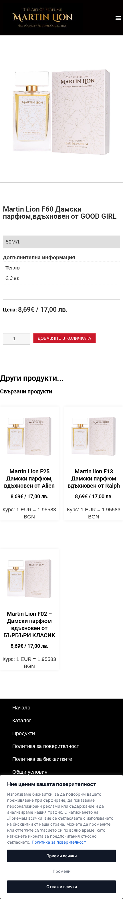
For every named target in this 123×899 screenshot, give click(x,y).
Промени (61, 871)
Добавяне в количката (64, 338)
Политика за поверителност (59, 842)
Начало (21, 708)
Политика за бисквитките (42, 759)
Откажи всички (61, 886)
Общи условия (29, 772)
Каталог (21, 720)
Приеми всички (61, 855)
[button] (118, 18)
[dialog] (61, 837)
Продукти (23, 733)
